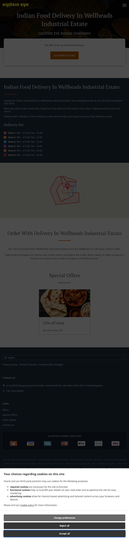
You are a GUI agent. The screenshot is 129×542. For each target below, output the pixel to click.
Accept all (64, 533)
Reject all (64, 525)
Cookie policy (27, 505)
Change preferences (64, 517)
